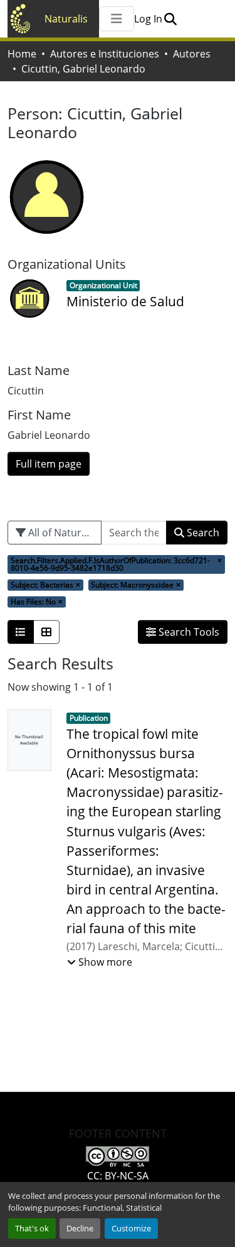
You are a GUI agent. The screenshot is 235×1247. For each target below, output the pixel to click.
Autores (192, 54)
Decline (79, 1228)
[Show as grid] (46, 632)
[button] (170, 18)
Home (22, 54)
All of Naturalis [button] (61, 532)
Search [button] (201, 532)
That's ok (32, 1228)
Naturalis (66, 19)
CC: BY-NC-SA (118, 1176)
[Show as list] (21, 632)
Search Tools (187, 632)
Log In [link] (148, 19)
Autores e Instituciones (104, 54)
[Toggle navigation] (116, 18)
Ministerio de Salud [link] (125, 301)
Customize (131, 1228)
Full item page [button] (48, 464)
